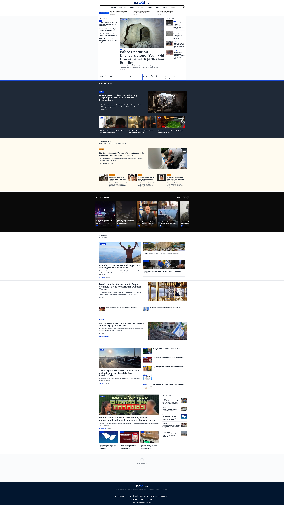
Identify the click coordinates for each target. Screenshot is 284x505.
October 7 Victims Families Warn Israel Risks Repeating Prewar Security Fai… (108, 24)
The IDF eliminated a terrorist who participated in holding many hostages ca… (128, 447)
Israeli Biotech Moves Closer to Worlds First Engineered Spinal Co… (165, 307)
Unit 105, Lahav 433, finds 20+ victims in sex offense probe (168, 384)
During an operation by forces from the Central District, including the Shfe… (149, 447)
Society (165, 7)
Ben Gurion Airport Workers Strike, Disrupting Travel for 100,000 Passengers (170, 435)
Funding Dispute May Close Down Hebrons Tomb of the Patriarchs (161, 253)
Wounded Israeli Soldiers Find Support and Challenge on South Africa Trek (119, 266)
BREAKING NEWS (104, 12)
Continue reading (104, 336)
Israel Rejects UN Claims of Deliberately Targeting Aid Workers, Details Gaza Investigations (118, 97)
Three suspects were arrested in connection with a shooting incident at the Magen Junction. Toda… (119, 373)
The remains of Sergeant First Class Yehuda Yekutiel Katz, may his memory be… (175, 179)
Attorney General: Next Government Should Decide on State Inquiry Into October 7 (121, 324)
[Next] (187, 197)
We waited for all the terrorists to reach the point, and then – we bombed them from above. (118, 483)
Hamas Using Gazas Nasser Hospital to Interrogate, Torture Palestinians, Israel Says (171, 427)
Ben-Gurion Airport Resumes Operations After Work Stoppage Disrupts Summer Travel (170, 418)
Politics (132, 7)
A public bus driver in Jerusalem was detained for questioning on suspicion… (141, 131)
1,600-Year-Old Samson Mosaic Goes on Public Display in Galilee (108, 34)
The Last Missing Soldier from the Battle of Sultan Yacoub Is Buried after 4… (108, 447)
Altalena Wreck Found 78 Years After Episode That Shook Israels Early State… (108, 40)
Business (113, 7)
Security (140, 7)
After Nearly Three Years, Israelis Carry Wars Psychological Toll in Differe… (112, 131)
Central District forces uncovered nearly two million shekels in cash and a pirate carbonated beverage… (170, 402)
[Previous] (184, 197)
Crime (157, 7)
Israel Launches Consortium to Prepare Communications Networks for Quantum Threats (120, 287)
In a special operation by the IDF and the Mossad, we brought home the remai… (146, 179)
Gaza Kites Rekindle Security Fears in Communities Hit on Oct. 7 (108, 29)
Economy (149, 7)
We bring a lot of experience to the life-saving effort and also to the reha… (117, 179)
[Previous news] (181, 13)
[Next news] (184, 13)
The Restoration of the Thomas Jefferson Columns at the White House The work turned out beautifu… (121, 154)
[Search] (184, 8)
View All (178, 197)
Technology (122, 7)
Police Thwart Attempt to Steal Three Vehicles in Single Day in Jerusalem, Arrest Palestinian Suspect (166, 13)
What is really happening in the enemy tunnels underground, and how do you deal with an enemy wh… (128, 418)
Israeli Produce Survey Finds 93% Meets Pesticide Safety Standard (121, 307)
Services (173, 7)
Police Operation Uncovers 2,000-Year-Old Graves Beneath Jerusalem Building (142, 57)
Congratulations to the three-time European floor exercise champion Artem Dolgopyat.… (174, 76)
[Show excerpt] (130, 13)
